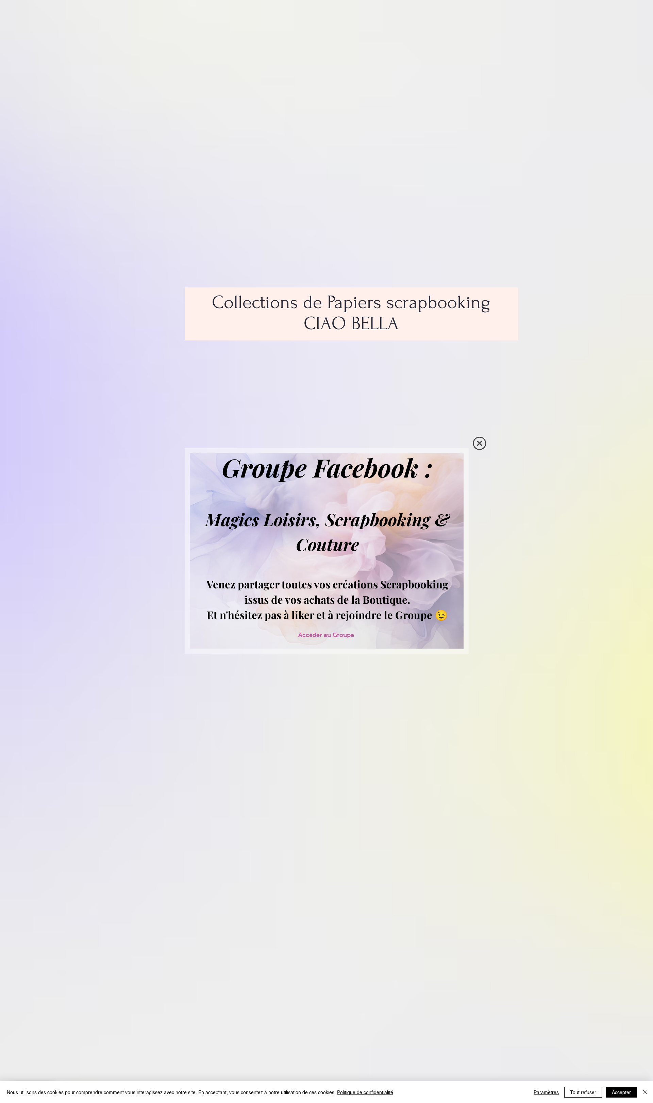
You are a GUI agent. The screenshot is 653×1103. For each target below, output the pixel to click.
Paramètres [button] (546, 1092)
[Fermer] (645, 1092)
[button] (479, 443)
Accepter (621, 1092)
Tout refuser (583, 1092)
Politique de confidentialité (365, 1092)
